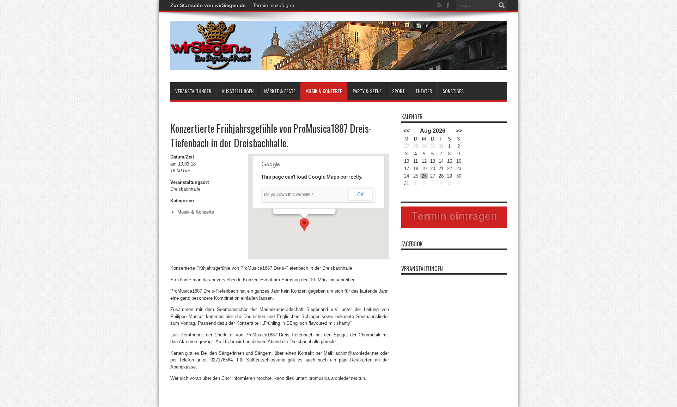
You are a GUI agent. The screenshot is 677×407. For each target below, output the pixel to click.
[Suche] (501, 5)
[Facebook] (448, 5)
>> (459, 131)
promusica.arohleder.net (333, 378)
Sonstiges (453, 91)
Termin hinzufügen (273, 5)
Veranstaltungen (193, 91)
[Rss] (439, 5)
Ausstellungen (238, 91)
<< (406, 131)
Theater (423, 91)
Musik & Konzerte (323, 91)
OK (360, 194)
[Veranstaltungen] (338, 64)
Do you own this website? (288, 194)
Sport (398, 91)
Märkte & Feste (279, 91)
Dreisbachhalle (185, 189)
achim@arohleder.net (356, 353)
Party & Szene (367, 91)
